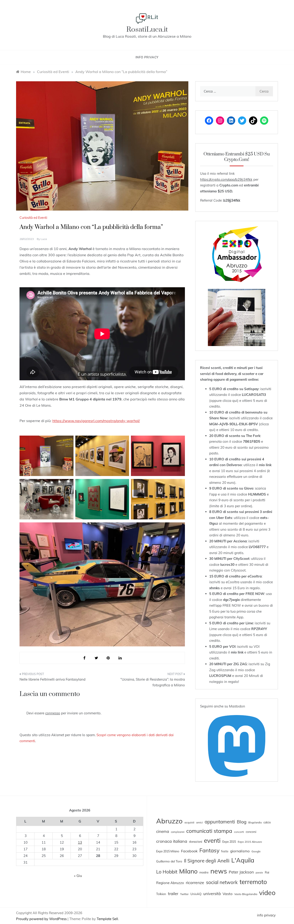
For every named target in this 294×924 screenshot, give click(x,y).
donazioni (195, 841)
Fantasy (209, 850)
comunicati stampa (209, 831)
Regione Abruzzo (170, 883)
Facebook (189, 851)
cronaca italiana (171, 841)
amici (199, 822)
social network (222, 882)
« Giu (78, 875)
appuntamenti (220, 822)
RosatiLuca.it (147, 29)
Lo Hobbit (166, 872)
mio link (265, 465)
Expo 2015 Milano (167, 851)
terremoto (253, 882)
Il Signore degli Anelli (206, 861)
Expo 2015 (229, 841)
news (218, 871)
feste (224, 851)
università (212, 893)
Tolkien (161, 894)
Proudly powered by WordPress (42, 919)
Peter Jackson (241, 872)
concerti (239, 832)
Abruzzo (169, 821)
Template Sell (107, 919)
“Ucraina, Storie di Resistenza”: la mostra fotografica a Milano (152, 682)
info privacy (147, 57)
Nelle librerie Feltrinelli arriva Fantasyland (52, 679)
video (267, 892)
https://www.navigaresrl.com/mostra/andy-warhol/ (96, 420)
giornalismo (240, 851)
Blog (241, 822)
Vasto (227, 893)
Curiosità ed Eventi (33, 218)
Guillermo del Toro (169, 861)
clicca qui (230, 400)
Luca (44, 239)
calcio (267, 822)
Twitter (184, 894)
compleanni (177, 832)
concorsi (251, 832)
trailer (173, 893)
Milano (188, 871)
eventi (212, 840)
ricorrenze (195, 882)
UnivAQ (195, 894)
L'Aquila (242, 860)
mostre (204, 872)
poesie (259, 872)
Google (256, 851)
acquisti (189, 822)
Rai (267, 872)
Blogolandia (255, 822)
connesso (52, 713)
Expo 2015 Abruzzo (250, 841)
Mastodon (237, 706)
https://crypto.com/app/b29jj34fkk (226, 179)
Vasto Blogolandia (245, 894)
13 (80, 842)
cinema (162, 831)
